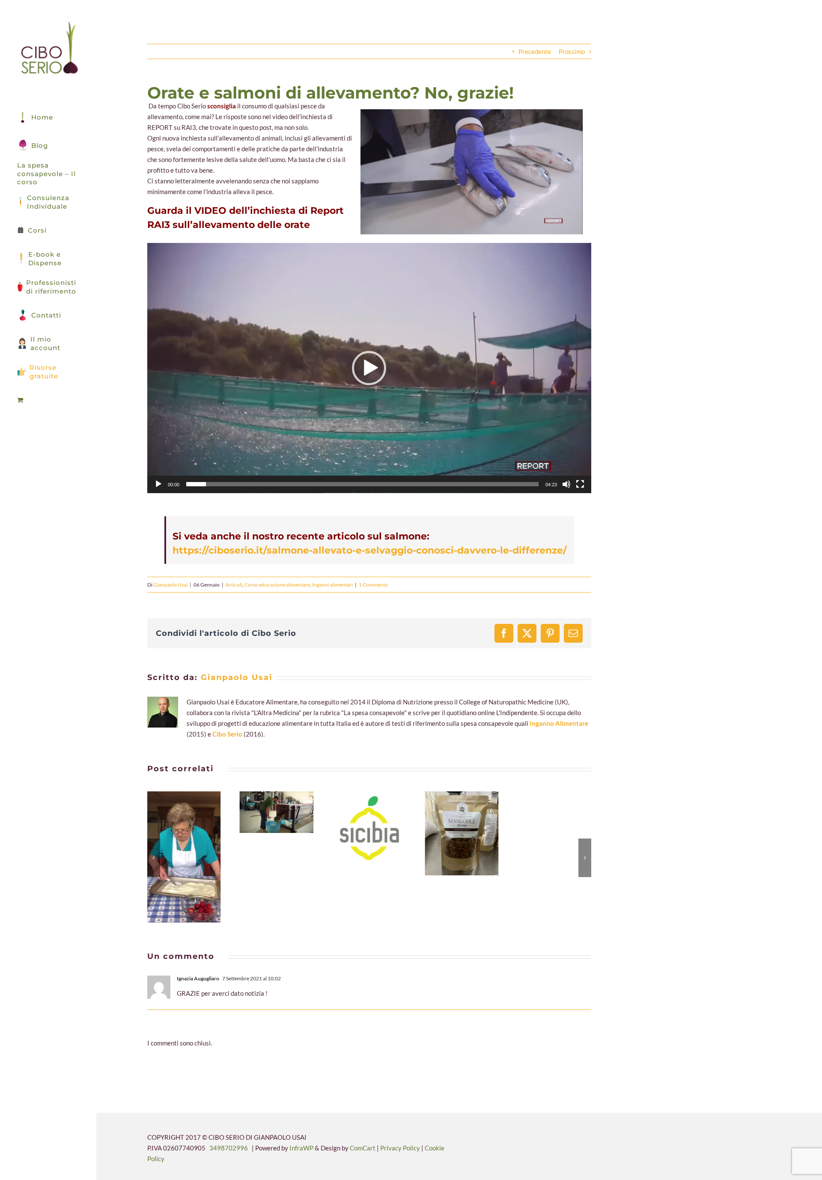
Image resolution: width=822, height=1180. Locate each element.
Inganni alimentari (332, 584)
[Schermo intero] (580, 484)
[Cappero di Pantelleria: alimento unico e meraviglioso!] (276, 812)
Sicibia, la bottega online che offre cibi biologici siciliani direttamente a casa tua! (359, 828)
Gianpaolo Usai (170, 584)
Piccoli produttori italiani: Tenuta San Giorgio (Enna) (451, 834)
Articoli (234, 584)
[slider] (362, 484)
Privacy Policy (400, 1148)
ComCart (362, 1148)
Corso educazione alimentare (277, 584)
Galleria (194, 857)
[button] (369, 368)
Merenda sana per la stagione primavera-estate (174, 857)
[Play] (158, 484)
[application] (369, 368)
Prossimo (572, 51)
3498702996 (228, 1148)
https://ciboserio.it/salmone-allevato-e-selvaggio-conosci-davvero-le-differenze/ (370, 550)
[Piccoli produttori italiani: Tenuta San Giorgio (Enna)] (461, 833)
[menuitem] (48, 400)
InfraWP (301, 1148)
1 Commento (373, 584)
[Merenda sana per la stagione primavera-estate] (184, 856)
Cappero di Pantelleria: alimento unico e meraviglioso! (266, 812)
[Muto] (566, 484)
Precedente (534, 51)
